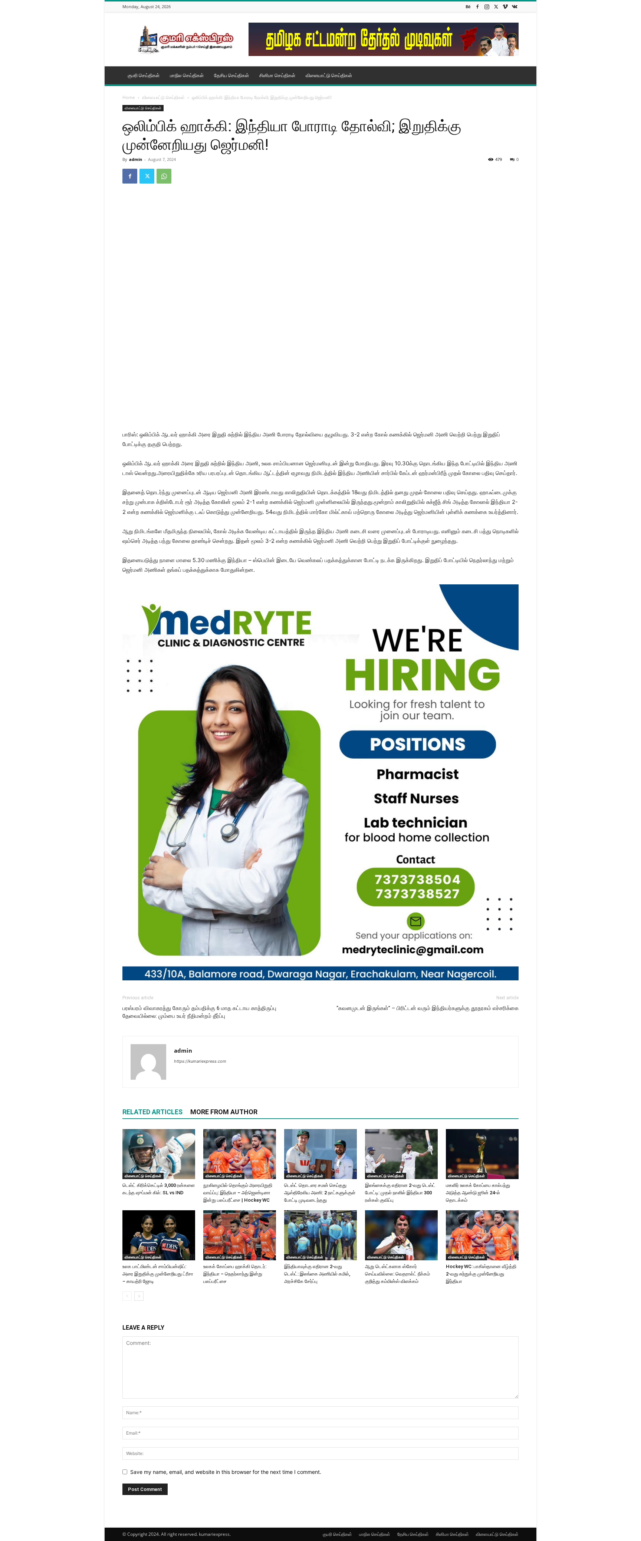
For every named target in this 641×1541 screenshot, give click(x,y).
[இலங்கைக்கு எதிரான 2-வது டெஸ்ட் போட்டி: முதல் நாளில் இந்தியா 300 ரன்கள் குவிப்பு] (401, 1154)
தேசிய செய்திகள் (231, 75)
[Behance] (468, 6)
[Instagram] (487, 6)
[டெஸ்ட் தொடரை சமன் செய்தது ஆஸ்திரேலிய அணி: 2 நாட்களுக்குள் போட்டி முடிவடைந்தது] (320, 1154)
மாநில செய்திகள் (187, 75)
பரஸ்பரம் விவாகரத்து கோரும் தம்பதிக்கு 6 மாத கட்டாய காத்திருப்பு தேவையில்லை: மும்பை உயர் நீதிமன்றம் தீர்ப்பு (199, 1012)
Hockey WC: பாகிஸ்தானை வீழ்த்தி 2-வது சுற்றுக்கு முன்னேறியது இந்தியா (481, 1274)
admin (135, 159)
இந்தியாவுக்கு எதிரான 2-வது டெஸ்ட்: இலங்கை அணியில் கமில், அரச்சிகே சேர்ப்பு (317, 1274)
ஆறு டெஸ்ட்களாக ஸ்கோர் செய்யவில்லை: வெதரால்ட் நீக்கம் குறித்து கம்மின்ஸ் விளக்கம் (397, 1274)
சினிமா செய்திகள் (277, 75)
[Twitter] (496, 6)
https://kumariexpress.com (200, 1061)
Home (128, 97)
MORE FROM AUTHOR (223, 1112)
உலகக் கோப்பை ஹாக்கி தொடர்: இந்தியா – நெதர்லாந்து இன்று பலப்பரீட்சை (234, 1274)
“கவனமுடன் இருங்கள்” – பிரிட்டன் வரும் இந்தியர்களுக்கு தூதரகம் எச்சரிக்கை (427, 1008)
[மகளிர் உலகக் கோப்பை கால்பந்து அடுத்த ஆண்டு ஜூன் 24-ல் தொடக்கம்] (482, 1154)
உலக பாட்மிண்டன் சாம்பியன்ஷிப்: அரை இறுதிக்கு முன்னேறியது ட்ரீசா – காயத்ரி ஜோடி (157, 1274)
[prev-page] (127, 1296)
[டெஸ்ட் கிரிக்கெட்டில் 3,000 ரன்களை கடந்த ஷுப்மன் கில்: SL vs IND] (158, 1154)
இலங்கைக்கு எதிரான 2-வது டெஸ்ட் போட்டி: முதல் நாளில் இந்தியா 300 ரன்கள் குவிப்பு (400, 1192)
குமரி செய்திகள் (144, 75)
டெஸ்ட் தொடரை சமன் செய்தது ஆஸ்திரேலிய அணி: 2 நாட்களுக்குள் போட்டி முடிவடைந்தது (319, 1192)
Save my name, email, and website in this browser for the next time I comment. (225, 1472)
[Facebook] (477, 6)
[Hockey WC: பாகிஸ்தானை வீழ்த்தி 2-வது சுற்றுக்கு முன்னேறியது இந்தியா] (482, 1235)
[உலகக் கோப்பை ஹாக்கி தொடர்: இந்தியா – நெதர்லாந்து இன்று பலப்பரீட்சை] (239, 1235)
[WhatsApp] (164, 176)
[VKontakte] (514, 6)
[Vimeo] (505, 6)
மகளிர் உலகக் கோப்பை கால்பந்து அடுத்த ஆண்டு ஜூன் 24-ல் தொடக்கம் (478, 1192)
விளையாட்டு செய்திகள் (329, 75)
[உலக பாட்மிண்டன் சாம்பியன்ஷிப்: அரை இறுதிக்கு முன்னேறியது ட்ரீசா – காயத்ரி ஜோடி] (158, 1235)
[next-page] (139, 1296)
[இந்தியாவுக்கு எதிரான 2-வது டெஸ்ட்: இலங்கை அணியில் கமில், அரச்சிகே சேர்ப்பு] (320, 1235)
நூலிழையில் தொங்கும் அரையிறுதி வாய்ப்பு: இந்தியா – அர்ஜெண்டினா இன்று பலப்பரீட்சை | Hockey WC (237, 1192)
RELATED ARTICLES (152, 1112)
